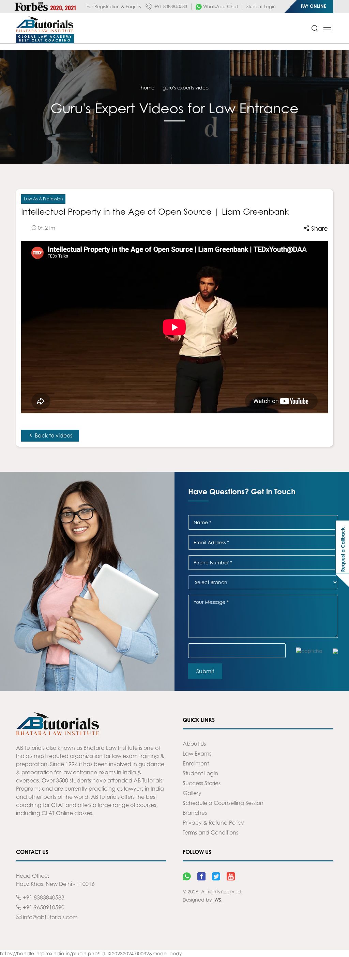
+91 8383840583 (170, 6)
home (147, 87)
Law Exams (197, 753)
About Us (194, 743)
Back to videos (52, 435)
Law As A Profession (43, 198)
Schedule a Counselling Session (223, 802)
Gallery (192, 793)
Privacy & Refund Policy (213, 822)
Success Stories (202, 783)
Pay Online (313, 6)
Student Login (261, 6)
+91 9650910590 (42, 907)
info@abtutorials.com (49, 917)
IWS (217, 900)
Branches (195, 812)
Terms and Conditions (210, 832)
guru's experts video (186, 87)
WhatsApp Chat (220, 6)
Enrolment (196, 763)
